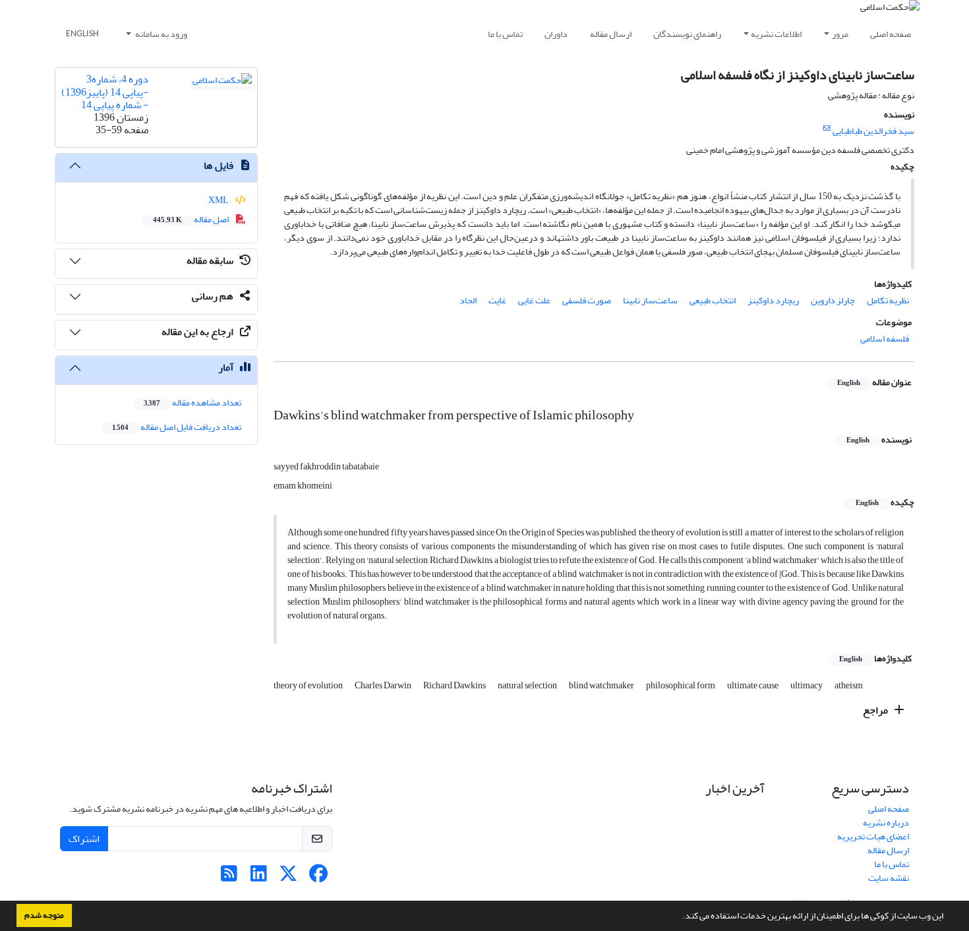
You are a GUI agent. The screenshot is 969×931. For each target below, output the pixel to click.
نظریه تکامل (888, 300)
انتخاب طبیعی (713, 300)
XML (219, 200)
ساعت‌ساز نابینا (650, 300)
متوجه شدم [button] (44, 915)
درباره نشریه (886, 822)
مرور (840, 34)
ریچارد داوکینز (773, 300)
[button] (679, 917)
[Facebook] (318, 877)
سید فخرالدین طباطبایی (873, 131)
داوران (556, 34)
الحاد (468, 300)
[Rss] (229, 877)
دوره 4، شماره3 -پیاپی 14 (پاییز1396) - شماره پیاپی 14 (104, 91)
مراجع (876, 710)
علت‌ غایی (534, 300)
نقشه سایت (888, 878)
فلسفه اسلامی (884, 338)
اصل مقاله (191, 219)
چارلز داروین (833, 300)
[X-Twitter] (288, 877)
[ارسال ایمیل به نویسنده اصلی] (827, 128)
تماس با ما (505, 34)
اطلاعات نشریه (776, 34)
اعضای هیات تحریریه (873, 836)
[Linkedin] (259, 877)
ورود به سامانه (160, 34)
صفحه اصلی (890, 34)
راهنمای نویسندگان (687, 34)
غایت (497, 300)
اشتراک (84, 839)
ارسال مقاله (610, 34)
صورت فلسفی (586, 300)
